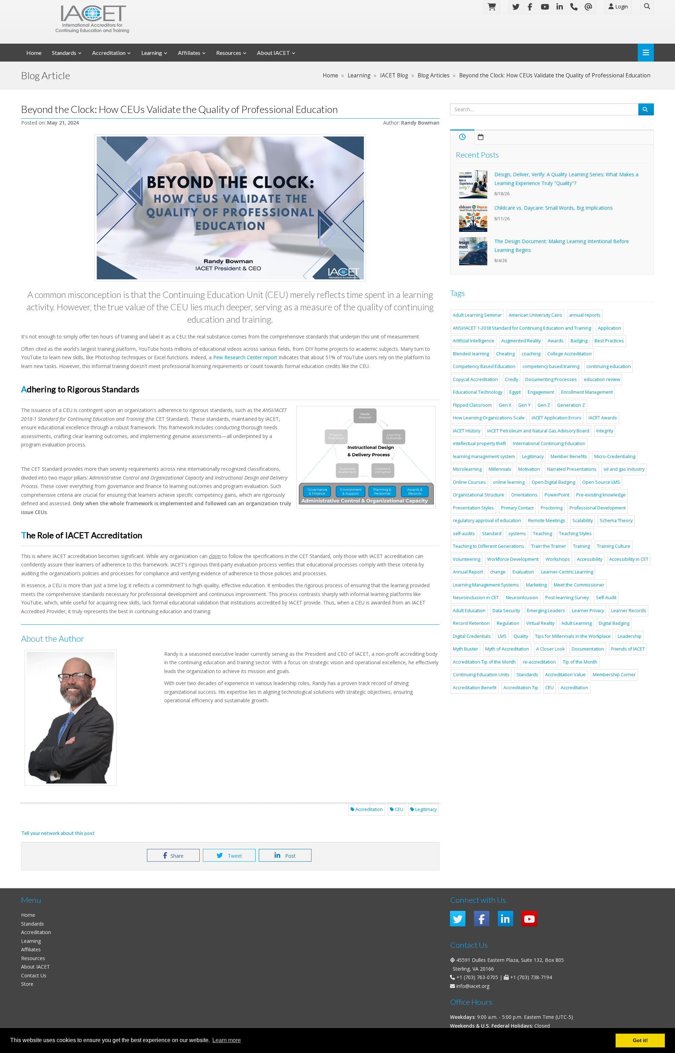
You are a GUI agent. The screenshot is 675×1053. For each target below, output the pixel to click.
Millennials (500, 469)
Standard (491, 534)
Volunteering (466, 559)
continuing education (608, 366)
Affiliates (189, 52)
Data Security (506, 611)
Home (33, 52)
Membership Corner (614, 675)
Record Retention (471, 623)
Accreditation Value (565, 675)
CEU (398, 809)
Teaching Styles (575, 534)
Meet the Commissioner (579, 585)
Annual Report (468, 572)
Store (27, 984)
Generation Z (571, 405)
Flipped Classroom (472, 405)
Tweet (234, 855)
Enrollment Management (587, 392)
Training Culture (613, 546)
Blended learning (471, 354)
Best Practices (609, 341)
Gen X (505, 405)
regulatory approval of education (487, 521)
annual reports (584, 315)
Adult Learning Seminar (477, 315)
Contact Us (33, 975)
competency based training (550, 366)
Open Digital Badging (553, 482)
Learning (151, 52)
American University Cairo (535, 315)
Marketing (536, 585)
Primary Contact (517, 508)
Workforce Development (513, 559)
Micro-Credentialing (614, 456)
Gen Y (524, 405)
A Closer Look (550, 649)
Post (290, 855)
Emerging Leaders (546, 611)
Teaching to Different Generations (488, 546)
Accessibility (589, 559)
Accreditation (109, 52)
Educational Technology (477, 392)
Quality (521, 636)
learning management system (484, 456)
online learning (509, 482)
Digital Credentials (472, 636)
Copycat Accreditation (475, 379)
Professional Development (598, 508)
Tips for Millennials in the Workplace (573, 636)
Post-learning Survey (567, 598)
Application (609, 328)
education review (602, 379)
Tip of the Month (580, 662)
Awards (556, 341)
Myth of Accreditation (507, 649)
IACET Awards (603, 418)
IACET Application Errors (556, 418)
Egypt (515, 392)
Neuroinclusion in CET (476, 598)
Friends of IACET (628, 649)
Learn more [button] (226, 1040)
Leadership (630, 636)
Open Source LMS (601, 482)
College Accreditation (569, 354)
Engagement (541, 392)
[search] (646, 109)
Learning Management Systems (486, 585)
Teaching (542, 534)
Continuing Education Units (481, 675)
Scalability (582, 521)
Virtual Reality (540, 623)
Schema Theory (616, 521)
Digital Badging (614, 623)
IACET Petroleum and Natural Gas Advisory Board (538, 431)
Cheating (505, 354)
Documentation (588, 649)
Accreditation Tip (520, 688)
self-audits (464, 534)
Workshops (558, 559)
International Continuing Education (549, 443)
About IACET (273, 52)
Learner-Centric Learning (567, 572)
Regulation (508, 623)
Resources (228, 52)
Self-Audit (606, 598)
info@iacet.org (472, 986)
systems (517, 534)
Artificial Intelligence (473, 341)
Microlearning (467, 469)
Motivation (529, 469)
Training (581, 546)
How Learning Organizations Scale (489, 418)
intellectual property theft (479, 443)
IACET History (466, 431)
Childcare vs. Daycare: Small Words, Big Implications (553, 207)
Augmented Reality (521, 341)
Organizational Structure (478, 495)
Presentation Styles (473, 508)
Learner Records (628, 611)
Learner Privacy (588, 611)
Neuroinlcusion (522, 598)
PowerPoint (557, 495)
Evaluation (523, 572)
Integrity (604, 431)
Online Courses (469, 482)
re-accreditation (539, 662)
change (498, 572)
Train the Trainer (548, 546)
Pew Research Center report (245, 357)
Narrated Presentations (572, 469)
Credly (511, 379)
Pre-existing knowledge (601, 495)
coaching (531, 354)
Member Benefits (569, 456)
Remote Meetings (546, 521)
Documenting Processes (551, 379)
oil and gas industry (624, 469)
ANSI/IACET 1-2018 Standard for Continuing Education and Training (522, 328)
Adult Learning (576, 623)
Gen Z (544, 405)
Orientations (524, 495)
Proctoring (551, 508)
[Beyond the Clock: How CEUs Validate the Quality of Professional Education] (230, 207)
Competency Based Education (484, 366)
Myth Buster (465, 649)
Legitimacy (425, 809)
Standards (64, 52)
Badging (579, 341)
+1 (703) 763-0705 (477, 977)
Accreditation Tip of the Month (484, 662)
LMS (502, 636)
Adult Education (469, 611)
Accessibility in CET (628, 559)
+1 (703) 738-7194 (531, 977)
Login (621, 6)
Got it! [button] (640, 1040)
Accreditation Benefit (474, 688)
